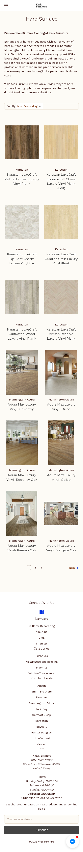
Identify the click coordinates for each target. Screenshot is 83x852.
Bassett (41, 726)
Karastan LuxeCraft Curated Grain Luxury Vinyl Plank (61, 258)
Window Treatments (41, 673)
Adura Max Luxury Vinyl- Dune (61, 407)
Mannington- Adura (41, 703)
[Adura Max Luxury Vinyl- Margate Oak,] (61, 513)
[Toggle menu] (5, 5)
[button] (72, 841)
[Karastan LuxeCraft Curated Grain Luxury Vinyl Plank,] (61, 222)
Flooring (41, 667)
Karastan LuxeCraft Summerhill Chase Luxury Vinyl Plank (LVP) (61, 181)
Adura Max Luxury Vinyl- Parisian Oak (21, 548)
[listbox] (29, 106)
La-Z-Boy (41, 709)
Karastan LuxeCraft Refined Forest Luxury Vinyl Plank (21, 179)
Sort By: (11, 106)
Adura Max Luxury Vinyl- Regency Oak (21, 477)
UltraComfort (41, 738)
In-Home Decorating (41, 626)
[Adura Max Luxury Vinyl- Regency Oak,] (22, 442)
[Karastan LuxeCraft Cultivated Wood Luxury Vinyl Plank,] (22, 297)
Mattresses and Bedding (42, 661)
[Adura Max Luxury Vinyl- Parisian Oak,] (22, 513)
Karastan (41, 721)
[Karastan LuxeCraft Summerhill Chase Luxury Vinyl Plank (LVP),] (61, 142)
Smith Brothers (41, 691)
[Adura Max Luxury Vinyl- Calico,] (61, 442)
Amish (41, 685)
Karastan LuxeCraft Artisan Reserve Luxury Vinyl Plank (61, 333)
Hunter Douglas (41, 732)
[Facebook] (41, 612)
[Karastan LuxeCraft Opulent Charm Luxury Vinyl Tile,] (22, 222)
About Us (42, 632)
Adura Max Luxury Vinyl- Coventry (22, 407)
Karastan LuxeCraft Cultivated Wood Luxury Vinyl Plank (22, 333)
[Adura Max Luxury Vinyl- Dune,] (61, 372)
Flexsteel (41, 697)
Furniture (41, 656)
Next (72, 568)
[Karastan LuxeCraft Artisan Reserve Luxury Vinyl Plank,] (61, 297)
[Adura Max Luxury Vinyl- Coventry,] (22, 372)
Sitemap (41, 643)
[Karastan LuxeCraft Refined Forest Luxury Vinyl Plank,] (22, 142)
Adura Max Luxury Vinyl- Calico (61, 477)
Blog (42, 637)
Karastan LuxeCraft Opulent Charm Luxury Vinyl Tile (22, 258)
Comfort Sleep (41, 715)
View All (41, 744)
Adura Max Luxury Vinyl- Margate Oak (61, 548)
